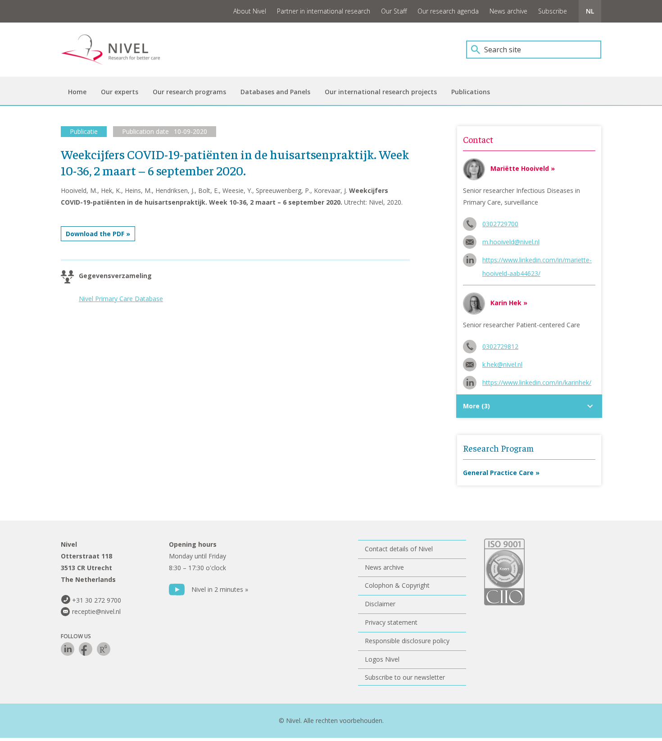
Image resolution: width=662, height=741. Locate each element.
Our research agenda (448, 11)
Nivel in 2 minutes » (219, 589)
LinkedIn (67, 649)
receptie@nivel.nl (96, 611)
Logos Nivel (382, 659)
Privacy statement (391, 622)
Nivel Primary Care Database (121, 298)
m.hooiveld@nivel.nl (511, 242)
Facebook (85, 649)
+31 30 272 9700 (96, 600)
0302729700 (500, 224)
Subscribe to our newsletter (405, 677)
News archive (508, 11)
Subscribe (552, 11)
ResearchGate (103, 649)
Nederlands (590, 11)
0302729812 (500, 346)
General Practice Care (498, 472)
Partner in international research (323, 11)
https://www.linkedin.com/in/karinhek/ (536, 382)
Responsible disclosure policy (407, 640)
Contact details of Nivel (399, 548)
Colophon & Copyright (397, 585)
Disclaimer (380, 603)
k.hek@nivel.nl (502, 364)
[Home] (117, 49)
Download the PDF (95, 233)
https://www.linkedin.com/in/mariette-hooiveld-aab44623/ (537, 261)
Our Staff (394, 11)
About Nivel (249, 11)
